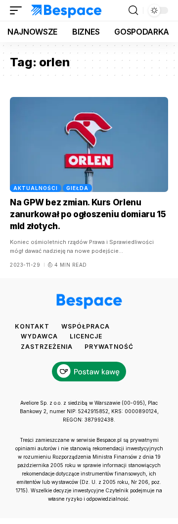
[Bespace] (66, 10)
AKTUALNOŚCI (35, 188)
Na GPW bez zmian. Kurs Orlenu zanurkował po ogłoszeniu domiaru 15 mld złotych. (88, 214)
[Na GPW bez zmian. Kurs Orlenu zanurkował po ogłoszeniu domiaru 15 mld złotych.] (89, 144)
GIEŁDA (77, 188)
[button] (18, 10)
